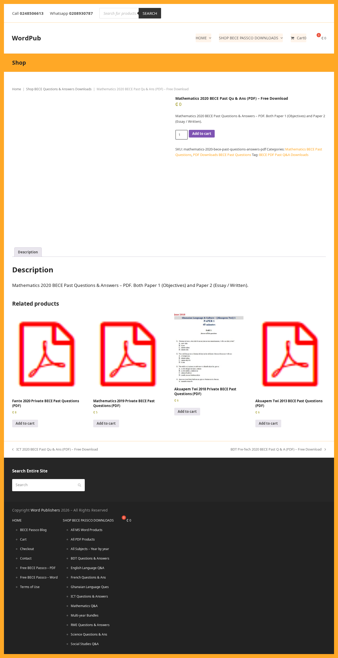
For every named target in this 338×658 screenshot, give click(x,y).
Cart (23, 539)
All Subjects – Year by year (90, 549)
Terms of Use (30, 587)
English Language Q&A (87, 568)
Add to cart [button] (25, 423)
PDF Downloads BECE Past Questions (222, 154)
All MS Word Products (86, 530)
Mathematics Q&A (84, 606)
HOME (17, 520)
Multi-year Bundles (84, 615)
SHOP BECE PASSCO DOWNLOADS (88, 520)
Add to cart (201, 133)
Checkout (27, 549)
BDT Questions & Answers (90, 558)
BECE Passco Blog (33, 530)
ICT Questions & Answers (89, 596)
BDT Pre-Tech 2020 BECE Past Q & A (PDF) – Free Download (276, 449)
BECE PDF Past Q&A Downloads (283, 154)
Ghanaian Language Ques (90, 587)
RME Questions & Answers (90, 625)
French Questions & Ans (88, 577)
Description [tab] (28, 252)
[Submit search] (79, 485)
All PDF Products (83, 539)
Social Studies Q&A (85, 644)
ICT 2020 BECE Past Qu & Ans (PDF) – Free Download (55, 449)
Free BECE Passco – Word (39, 577)
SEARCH (150, 13)
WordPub (26, 38)
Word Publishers (45, 510)
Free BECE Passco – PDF (37, 568)
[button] (298, 38)
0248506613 (32, 13)
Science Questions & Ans (89, 634)
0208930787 (81, 13)
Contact (25, 558)
